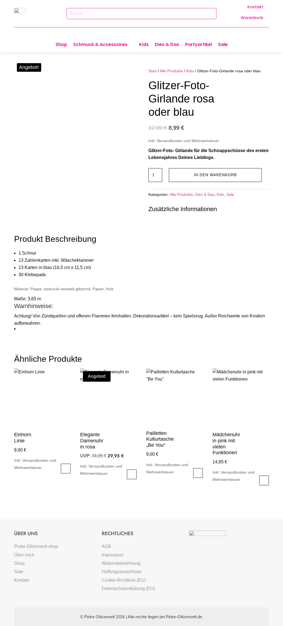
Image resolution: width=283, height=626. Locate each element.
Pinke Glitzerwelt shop (36, 546)
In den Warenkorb (215, 175)
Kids (144, 45)
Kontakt (255, 7)
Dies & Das (167, 45)
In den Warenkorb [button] (65, 468)
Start (152, 71)
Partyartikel (198, 45)
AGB (106, 546)
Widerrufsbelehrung (121, 563)
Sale (223, 45)
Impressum (112, 555)
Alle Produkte (171, 71)
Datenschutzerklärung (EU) (128, 588)
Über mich (24, 555)
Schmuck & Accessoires (100, 45)
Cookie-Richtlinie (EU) (124, 580)
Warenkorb (252, 17)
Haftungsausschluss (122, 571)
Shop (61, 45)
